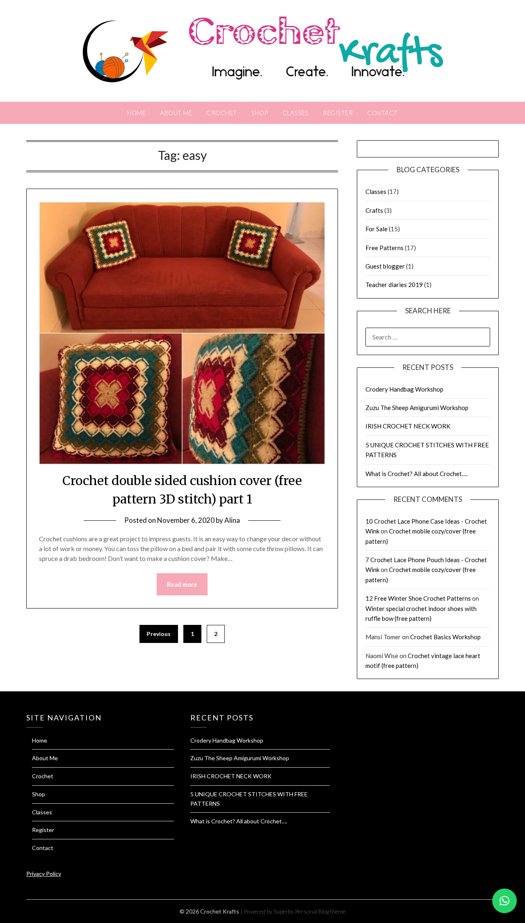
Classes (296, 112)
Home (136, 112)
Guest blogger (385, 266)
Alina (232, 520)
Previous (159, 633)
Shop (259, 112)
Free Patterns (384, 247)
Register (338, 112)
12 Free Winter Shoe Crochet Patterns (418, 598)
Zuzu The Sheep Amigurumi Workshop (416, 407)
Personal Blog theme (320, 911)
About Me (176, 112)
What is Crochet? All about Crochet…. (416, 473)
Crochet (221, 112)
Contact (382, 112)
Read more (182, 584)
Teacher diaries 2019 (394, 284)
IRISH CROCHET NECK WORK (407, 426)
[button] (504, 901)
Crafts (374, 210)
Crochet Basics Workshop (445, 636)
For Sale (376, 228)
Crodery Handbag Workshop (404, 389)
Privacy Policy (43, 873)
